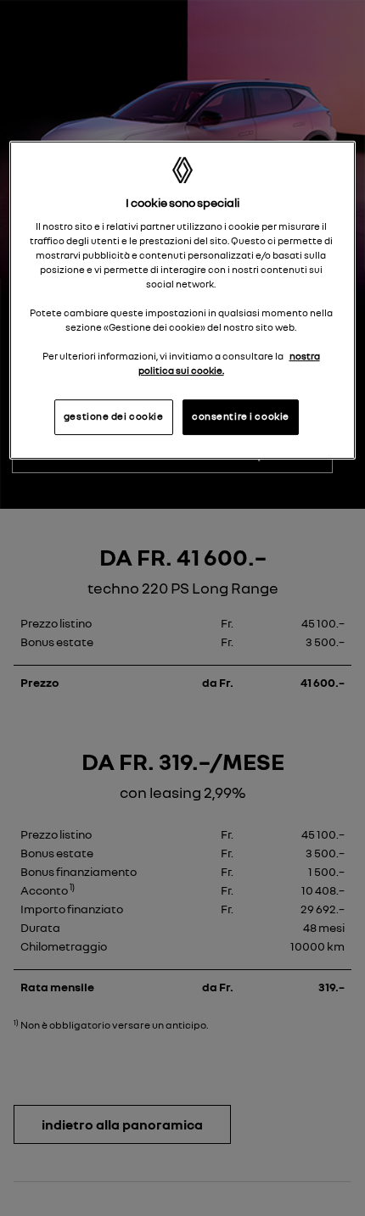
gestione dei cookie (114, 416)
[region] (183, 300)
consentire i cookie (240, 416)
